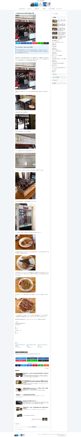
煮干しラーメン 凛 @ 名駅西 (57, 55)
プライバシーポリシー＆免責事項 (55, 434)
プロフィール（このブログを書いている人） (44, 434)
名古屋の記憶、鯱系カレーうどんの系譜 (59, 58)
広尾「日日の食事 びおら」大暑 (57, 42)
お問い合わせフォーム (63, 434)
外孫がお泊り (54, 46)
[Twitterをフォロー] (23, 365)
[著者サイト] (18, 365)
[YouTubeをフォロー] (35, 365)
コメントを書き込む (32, 426)
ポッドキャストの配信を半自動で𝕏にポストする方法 (59, 68)
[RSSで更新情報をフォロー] (46, 365)
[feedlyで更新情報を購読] (40, 365)
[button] (65, 13)
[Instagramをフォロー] (29, 365)
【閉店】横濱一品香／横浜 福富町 (58, 63)
